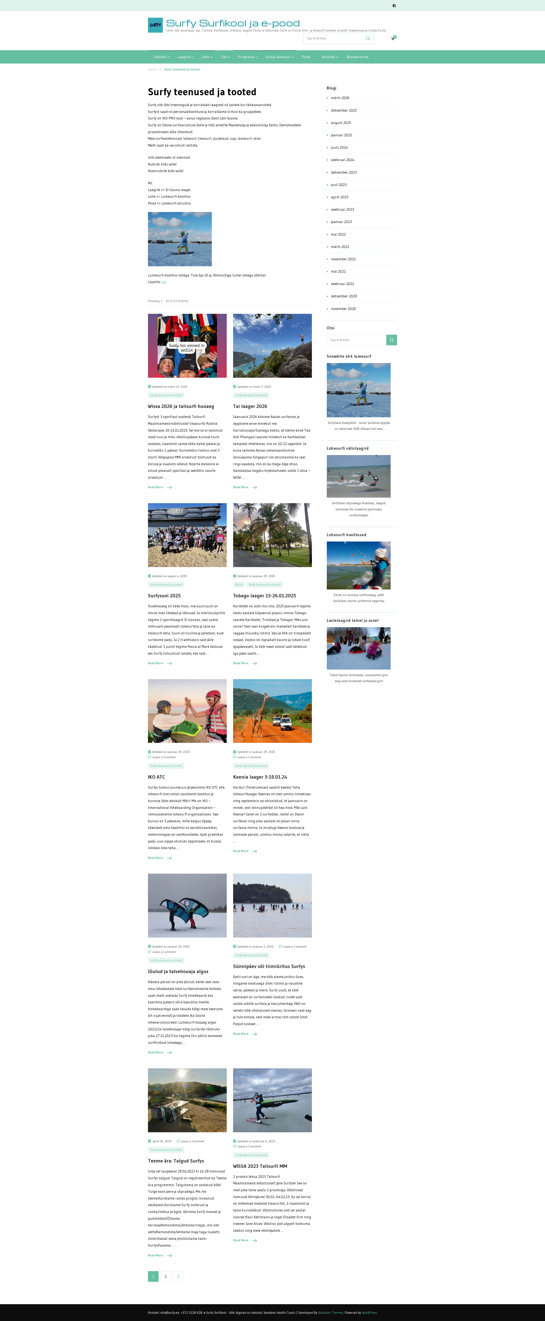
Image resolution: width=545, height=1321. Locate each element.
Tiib (224, 57)
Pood (306, 57)
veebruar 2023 (342, 209)
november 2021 (343, 259)
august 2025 (341, 122)
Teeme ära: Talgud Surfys (176, 1161)
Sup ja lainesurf (278, 57)
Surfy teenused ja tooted (166, 395)
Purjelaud (246, 57)
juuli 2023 (339, 184)
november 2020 (343, 308)
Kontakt (328, 57)
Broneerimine (358, 57)
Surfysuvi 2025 (164, 595)
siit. (164, 281)
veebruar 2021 (342, 283)
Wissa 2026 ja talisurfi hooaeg (181, 406)
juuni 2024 (339, 147)
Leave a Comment (164, 757)
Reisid (239, 584)
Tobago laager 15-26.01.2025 (264, 595)
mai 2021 (338, 271)
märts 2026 (340, 97)
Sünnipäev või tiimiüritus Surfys (269, 966)
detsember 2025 (344, 110)
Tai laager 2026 (250, 406)
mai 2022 (338, 234)
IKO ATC (156, 777)
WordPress (369, 1313)
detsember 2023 (344, 172)
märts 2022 (340, 246)
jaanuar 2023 (341, 221)
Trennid (159, 57)
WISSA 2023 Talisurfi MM (260, 1166)
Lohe (205, 57)
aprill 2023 (339, 197)
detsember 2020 (344, 296)
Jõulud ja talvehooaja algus (178, 971)
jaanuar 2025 (341, 135)
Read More (155, 487)
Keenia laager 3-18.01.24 (260, 777)
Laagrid (184, 57)
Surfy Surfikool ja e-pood (233, 23)
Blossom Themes (330, 1313)
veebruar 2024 (342, 159)
